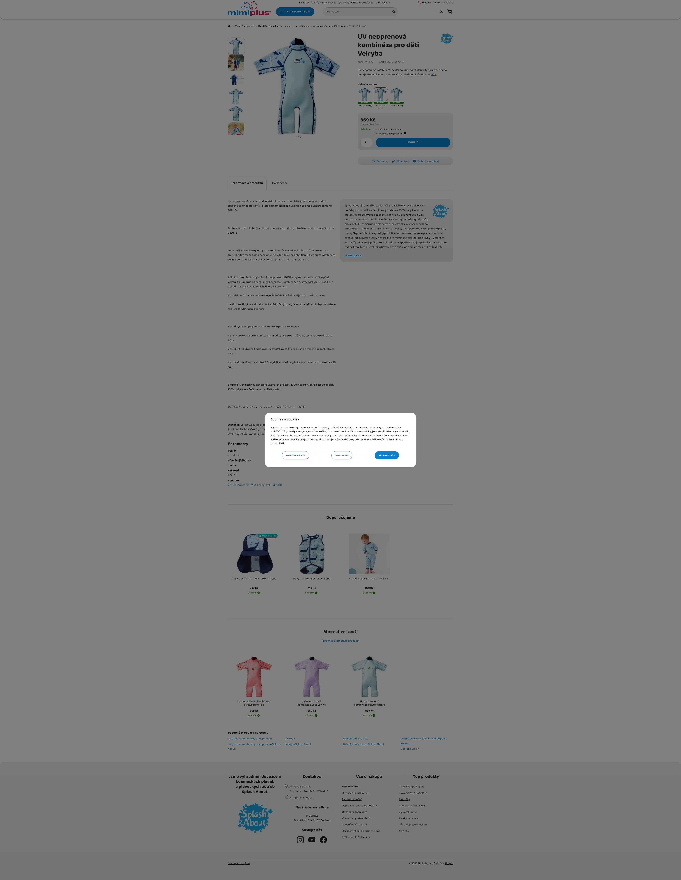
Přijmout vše (387, 455)
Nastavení (342, 455)
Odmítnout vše (295, 455)
